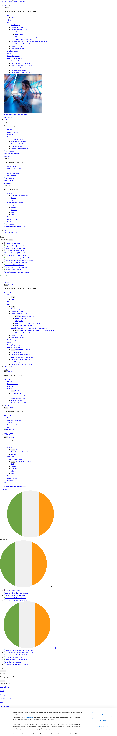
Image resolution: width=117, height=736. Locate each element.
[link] (12, 1)
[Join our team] (60, 178)
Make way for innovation (12, 153)
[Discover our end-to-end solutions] (60, 93)
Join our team (8, 180)
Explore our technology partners (15, 226)
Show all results (5, 706)
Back (5, 284)
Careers (10, 407)
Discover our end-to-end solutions (15, 114)
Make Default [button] (17, 243)
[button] (10, 5)
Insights (10, 371)
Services (10, 284)
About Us (11, 437)
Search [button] (2, 237)
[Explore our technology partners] (60, 224)
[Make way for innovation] (60, 151)
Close (10, 239)
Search (2, 681)
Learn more (7, 292)
